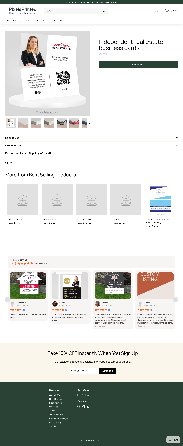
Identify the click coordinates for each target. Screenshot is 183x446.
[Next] (88, 123)
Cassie (62, 302)
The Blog (53, 426)
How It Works (13, 145)
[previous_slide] (7, 299)
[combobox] (76, 11)
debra (147, 302)
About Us (53, 410)
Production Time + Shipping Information (29, 153)
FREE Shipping (55, 399)
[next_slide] (175, 299)
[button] (100, 326)
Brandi (105, 302)
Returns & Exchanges (58, 418)
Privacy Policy (55, 422)
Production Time (56, 403)
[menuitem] (18, 20)
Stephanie (21, 302)
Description (12, 137)
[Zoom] (47, 73)
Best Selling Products (52, 174)
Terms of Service (56, 414)
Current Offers (55, 395)
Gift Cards (53, 406)
